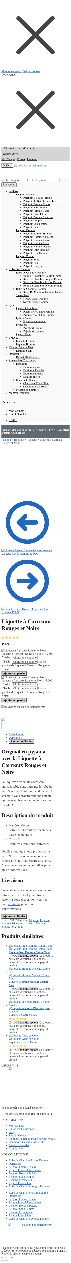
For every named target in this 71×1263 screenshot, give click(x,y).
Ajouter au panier (14, 673)
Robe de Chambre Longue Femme (29, 1186)
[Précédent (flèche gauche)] (2, 1260)
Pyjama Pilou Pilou (20, 1183)
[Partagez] (10, 1257)
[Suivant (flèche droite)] (6, 1260)
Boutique (19, 439)
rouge (20, 926)
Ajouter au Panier (21, 741)
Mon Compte (8, 159)
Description (15, 737)
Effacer (42, 661)
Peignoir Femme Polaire (22, 1166)
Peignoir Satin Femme (21, 1176)
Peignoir (6, 439)
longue (5, 926)
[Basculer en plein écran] (6, 1257)
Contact (21, 159)
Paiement (32, 159)
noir (13, 926)
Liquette (32, 439)
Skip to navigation (11, 71)
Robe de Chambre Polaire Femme (28, 1160)
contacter (14, 904)
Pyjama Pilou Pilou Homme (25, 1170)
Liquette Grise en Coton (23, 1042)
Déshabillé (15, 1163)
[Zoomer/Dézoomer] (2, 1257)
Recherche (9, 184)
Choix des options (27, 955)
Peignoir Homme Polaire (23, 1173)
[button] (10, 637)
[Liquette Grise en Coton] (24, 1037)
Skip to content (31, 71)
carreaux (30, 923)
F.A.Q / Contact (18, 414)
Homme (41, 923)
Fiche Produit (16, 734)
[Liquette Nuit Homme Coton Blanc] (30, 947)
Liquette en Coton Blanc (23, 1014)
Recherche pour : (11, 180)
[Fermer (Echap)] (13, 1257)
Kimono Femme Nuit (21, 1179)
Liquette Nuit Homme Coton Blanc (29, 952)
